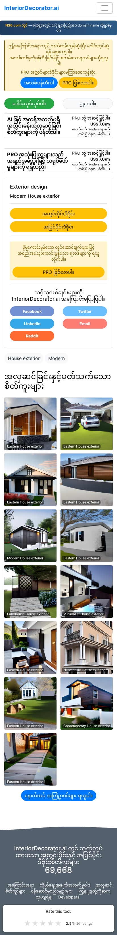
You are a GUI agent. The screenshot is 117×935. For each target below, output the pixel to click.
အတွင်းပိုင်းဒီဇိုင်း (58, 213)
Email (85, 323)
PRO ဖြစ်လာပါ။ (78, 83)
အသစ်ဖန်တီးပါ (39, 83)
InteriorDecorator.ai (31, 8)
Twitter (85, 311)
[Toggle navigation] (105, 8)
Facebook (32, 311)
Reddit (32, 335)
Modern (56, 358)
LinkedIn (32, 323)
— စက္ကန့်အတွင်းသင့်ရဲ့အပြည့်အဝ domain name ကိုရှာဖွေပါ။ (58, 28)
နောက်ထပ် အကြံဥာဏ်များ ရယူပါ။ (59, 795)
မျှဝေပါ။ (88, 103)
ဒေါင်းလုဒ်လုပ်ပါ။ (29, 103)
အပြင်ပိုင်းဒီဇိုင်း (58, 227)
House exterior (24, 358)
